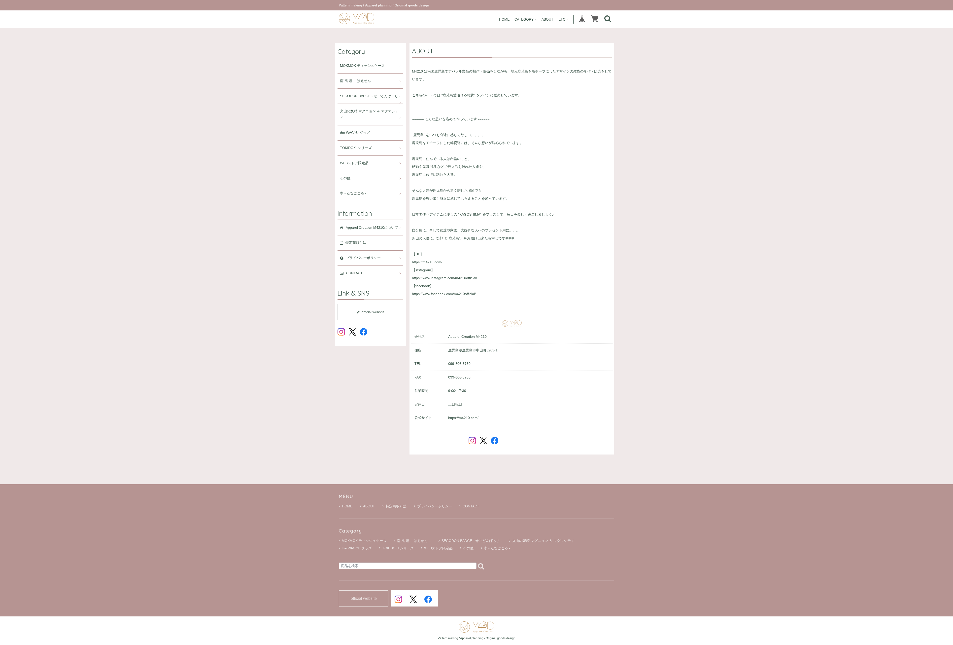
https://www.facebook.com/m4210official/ (444, 294)
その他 (345, 178)
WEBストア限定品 (354, 163)
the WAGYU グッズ (355, 133)
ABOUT (547, 19)
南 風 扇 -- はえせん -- (357, 81)
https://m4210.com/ (427, 262)
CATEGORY (524, 19)
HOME (504, 19)
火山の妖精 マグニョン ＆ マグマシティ (369, 114)
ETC (561, 19)
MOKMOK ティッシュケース (362, 66)
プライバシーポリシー (434, 506)
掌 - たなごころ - (353, 193)
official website (373, 312)
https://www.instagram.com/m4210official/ (444, 278)
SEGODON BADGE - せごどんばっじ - (370, 96)
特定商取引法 (396, 506)
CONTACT (471, 506)
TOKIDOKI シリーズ (356, 148)
